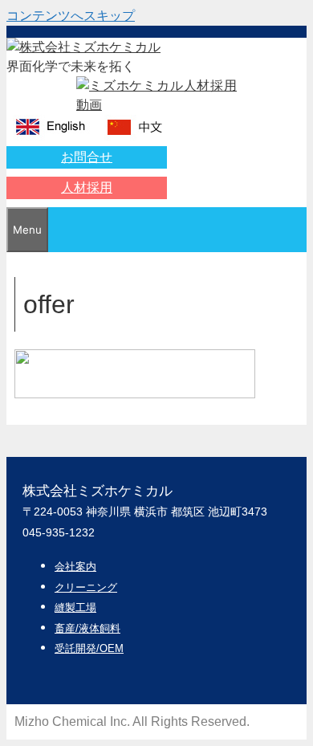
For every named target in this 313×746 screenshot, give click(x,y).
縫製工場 (75, 607)
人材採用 (86, 187)
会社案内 (75, 567)
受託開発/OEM (89, 648)
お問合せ (86, 157)
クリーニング (86, 587)
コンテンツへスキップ (70, 15)
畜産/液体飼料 (87, 628)
